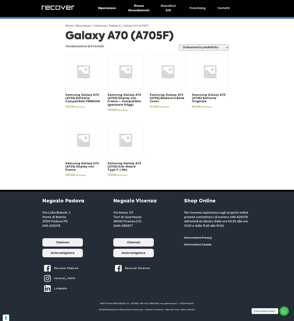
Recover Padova (66, 268)
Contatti (223, 8)
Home (69, 26)
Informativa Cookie (197, 244)
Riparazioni (83, 26)
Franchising (198, 8)
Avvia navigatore (63, 253)
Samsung (100, 26)
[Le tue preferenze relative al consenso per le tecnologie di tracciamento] (6, 318)
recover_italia (64, 278)
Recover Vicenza (137, 268)
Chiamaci (62, 242)
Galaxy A (115, 26)
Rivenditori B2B (168, 8)
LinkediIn (60, 288)
